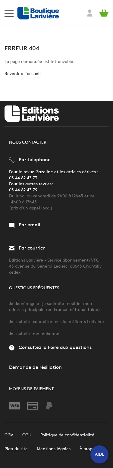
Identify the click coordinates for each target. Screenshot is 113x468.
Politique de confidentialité (67, 435)
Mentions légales (54, 448)
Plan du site (16, 448)
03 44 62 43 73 (23, 178)
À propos (88, 448)
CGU (26, 435)
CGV (9, 435)
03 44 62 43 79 (23, 190)
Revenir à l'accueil (23, 73)
